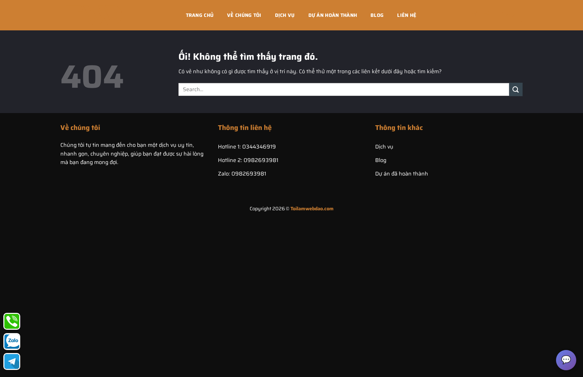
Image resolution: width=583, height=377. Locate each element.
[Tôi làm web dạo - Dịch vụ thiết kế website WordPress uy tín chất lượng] (94, 15)
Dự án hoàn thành (332, 15)
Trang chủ (200, 15)
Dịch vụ (285, 15)
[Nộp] (516, 89)
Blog (377, 15)
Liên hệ (406, 15)
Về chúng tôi (244, 15)
